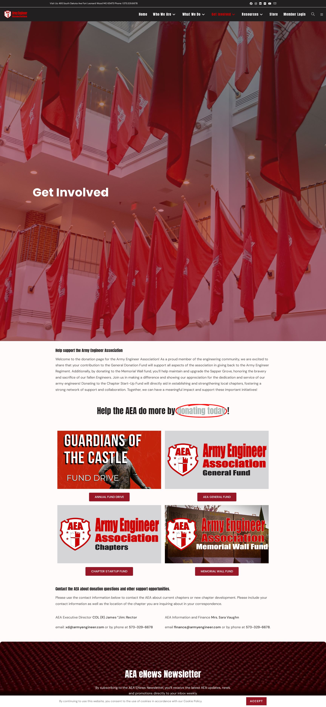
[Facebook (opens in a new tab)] (251, 3)
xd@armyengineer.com (84, 627)
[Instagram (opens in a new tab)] (256, 3)
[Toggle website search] (313, 14)
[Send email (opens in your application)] (274, 3)
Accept (256, 701)
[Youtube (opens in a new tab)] (269, 3)
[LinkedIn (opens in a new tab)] (260, 3)
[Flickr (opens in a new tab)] (265, 3)
